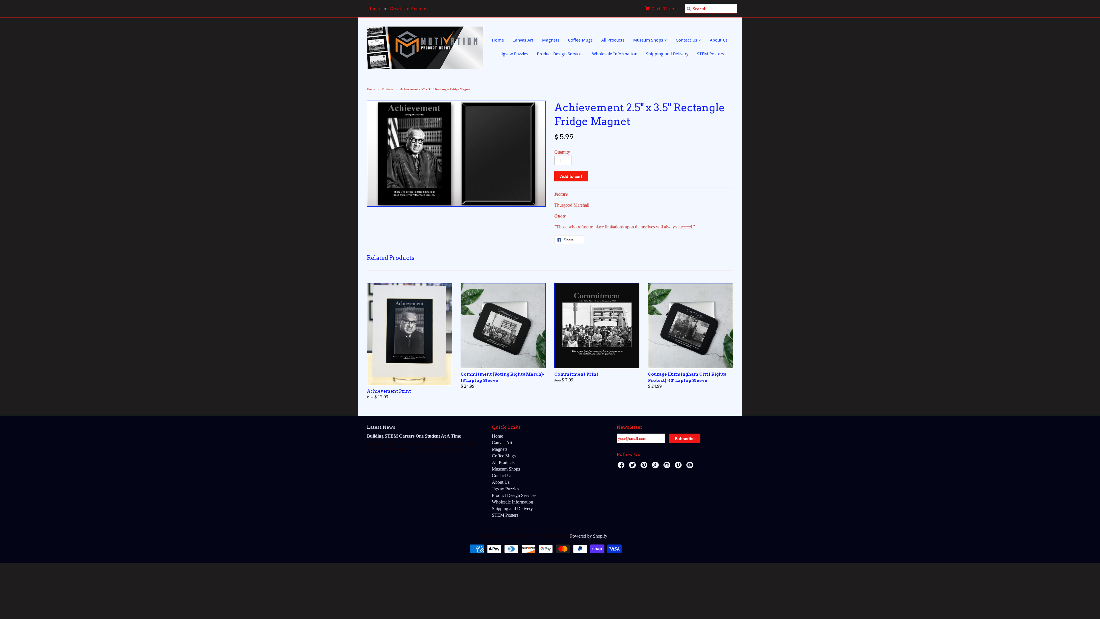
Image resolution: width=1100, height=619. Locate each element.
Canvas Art (522, 40)
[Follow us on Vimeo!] (679, 467)
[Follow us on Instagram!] (667, 467)
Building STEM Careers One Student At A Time (414, 436)
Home (498, 40)
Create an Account (409, 8)
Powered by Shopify (588, 536)
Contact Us (687, 40)
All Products (612, 40)
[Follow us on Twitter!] (633, 467)
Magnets (550, 40)
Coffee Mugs (580, 40)
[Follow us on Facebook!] (622, 467)
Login (376, 8)
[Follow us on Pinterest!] (645, 467)
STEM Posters (710, 53)
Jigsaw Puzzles (514, 53)
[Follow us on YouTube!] (690, 467)
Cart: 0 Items (664, 8)
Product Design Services (560, 53)
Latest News (381, 427)
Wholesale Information (614, 53)
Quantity (562, 152)
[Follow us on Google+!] (656, 467)
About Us (719, 40)
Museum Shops (648, 40)
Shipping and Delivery (667, 53)
